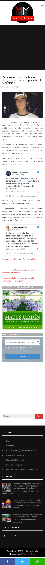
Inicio (8, 441)
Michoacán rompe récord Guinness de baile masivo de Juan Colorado (27, 515)
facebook (7, 561)
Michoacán (17, 259)
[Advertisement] (22, 47)
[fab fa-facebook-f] (4, 535)
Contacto (10, 445)
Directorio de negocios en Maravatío (21, 450)
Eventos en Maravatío (15, 455)
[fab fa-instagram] (9, 535)
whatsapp (37, 561)
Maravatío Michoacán (15, 460)
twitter (22, 561)
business (23, 347)
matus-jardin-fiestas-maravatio (22, 310)
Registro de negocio (14, 465)
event (30, 347)
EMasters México (28, 554)
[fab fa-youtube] (14, 535)
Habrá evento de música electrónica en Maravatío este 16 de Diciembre (27, 501)
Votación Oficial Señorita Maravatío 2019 (23, 469)
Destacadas (7, 259)
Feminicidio (31, 259)
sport (17, 347)
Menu (42, 4)
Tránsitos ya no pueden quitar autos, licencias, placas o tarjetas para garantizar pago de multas (27, 486)
